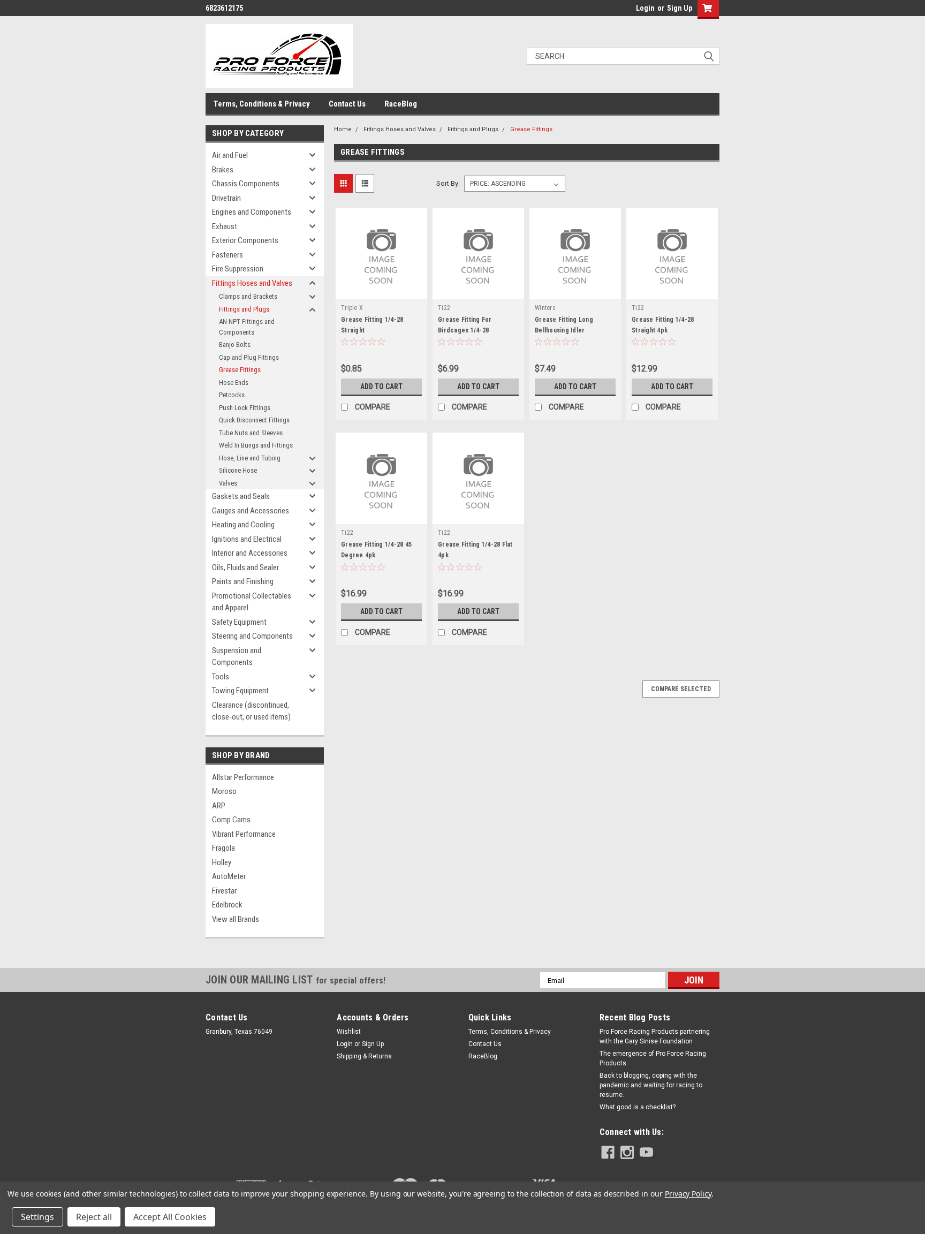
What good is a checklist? (638, 1107)
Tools (220, 677)
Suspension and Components (236, 657)
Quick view (381, 291)
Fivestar (224, 891)
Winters (545, 308)
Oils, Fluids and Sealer (245, 567)
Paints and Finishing (243, 581)
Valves (228, 483)
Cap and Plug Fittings (249, 357)
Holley (221, 862)
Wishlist (349, 1031)
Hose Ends (233, 382)
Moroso (224, 791)
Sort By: (448, 183)
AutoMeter (229, 876)
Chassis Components (245, 183)
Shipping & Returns (364, 1056)
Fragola (223, 848)
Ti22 (444, 308)
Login (645, 8)
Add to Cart (381, 386)
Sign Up (679, 8)
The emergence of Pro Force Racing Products (653, 1058)
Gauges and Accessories (250, 511)
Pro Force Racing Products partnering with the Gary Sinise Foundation (655, 1036)
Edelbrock (227, 905)
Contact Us (347, 104)
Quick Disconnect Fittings (254, 420)
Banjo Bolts (235, 344)
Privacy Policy (688, 1193)
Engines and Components (251, 212)
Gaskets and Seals (241, 496)
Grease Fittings (240, 370)
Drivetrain (226, 198)
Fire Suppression (237, 269)
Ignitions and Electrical (247, 539)
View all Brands (235, 919)
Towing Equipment (240, 690)
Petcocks (232, 395)
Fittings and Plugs (244, 309)
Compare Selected (681, 689)
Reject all (94, 1217)
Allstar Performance (243, 777)
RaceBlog (400, 104)
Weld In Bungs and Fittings (256, 445)
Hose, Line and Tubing (249, 458)
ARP (218, 806)
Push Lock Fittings (244, 408)
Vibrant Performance (244, 834)
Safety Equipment (239, 622)
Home (343, 129)
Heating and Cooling (243, 524)
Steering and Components (252, 636)
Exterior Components (245, 240)
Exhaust (224, 226)
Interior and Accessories (249, 553)
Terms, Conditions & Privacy (262, 104)
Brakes (222, 170)
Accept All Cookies (170, 1217)
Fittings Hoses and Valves (252, 283)
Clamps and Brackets (248, 296)
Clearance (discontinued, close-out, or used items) (251, 711)
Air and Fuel (230, 155)
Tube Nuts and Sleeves (251, 433)
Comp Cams (231, 819)
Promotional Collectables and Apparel (251, 602)
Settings (37, 1217)
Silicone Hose (238, 470)
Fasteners (227, 255)
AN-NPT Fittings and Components (247, 326)
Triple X (352, 308)
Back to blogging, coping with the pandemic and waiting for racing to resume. (651, 1085)
